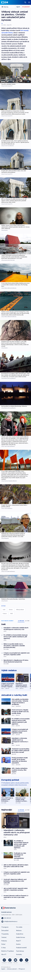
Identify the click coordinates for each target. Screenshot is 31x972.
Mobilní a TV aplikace (7, 951)
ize (2, 23)
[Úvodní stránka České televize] (8, 908)
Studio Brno (19, 934)
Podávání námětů (21, 947)
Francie (5, 613)
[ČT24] (4, 2)
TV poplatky (5, 934)
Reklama (18, 930)
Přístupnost (22, 969)
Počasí (3, 944)
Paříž (11, 613)
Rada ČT (18, 941)
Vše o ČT (3, 954)
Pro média (19, 927)
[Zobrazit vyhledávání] (25, 2)
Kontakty (19, 954)
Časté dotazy (20, 951)
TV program (4, 927)
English (3, 969)
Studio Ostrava (20, 937)
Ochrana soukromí (12, 969)
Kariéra (18, 944)
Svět (4, 609)
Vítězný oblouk (20, 609)
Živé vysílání (4, 930)
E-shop (3, 947)
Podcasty (4, 941)
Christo (11, 609)
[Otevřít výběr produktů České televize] (29, 2)
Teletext (3, 937)
